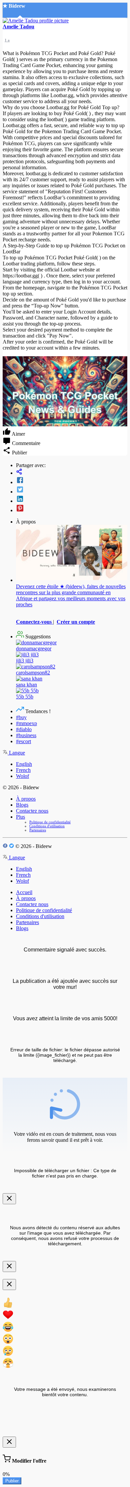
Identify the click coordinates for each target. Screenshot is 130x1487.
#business (26, 735)
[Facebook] (71, 480)
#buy (21, 717)
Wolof (22, 776)
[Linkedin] (71, 499)
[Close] (9, 1198)
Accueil (24, 892)
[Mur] (71, 472)
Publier (12, 1480)
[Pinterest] (71, 508)
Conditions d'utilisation (47, 826)
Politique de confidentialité (50, 822)
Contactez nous (32, 811)
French (23, 770)
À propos (26, 799)
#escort (23, 741)
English (24, 764)
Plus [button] (20, 817)
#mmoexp (26, 723)
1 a (7, 40)
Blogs (22, 805)
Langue (16, 753)
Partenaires (37, 830)
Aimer (18, 434)
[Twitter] (71, 490)
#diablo (24, 729)
